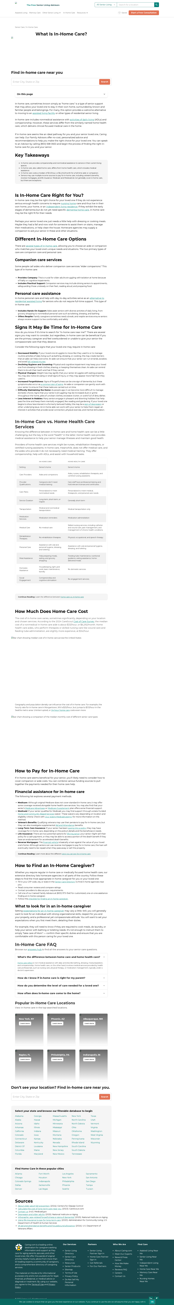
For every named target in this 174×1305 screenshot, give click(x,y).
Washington (96, 1131)
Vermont (95, 1124)
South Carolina (79, 1146)
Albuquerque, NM (93, 1021)
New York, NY (26, 1021)
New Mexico (58, 1154)
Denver (18, 1189)
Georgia (37, 1116)
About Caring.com (123, 1251)
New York (76, 1116)
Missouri (56, 1131)
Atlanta (18, 1174)
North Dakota (78, 1124)
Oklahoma (77, 1131)
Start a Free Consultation (144, 13)
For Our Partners (98, 1266)
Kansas (37, 1139)
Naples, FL (24, 1057)
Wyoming (95, 1142)
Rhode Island (78, 1142)
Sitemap (69, 1269)
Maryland (38, 1154)
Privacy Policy (71, 1276)
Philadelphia (68, 1181)
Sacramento (91, 1174)
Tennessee (77, 1154)
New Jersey (58, 1150)
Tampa (89, 1185)
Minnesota (58, 1124)
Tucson (89, 1189)
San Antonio (91, 1177)
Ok (152, 1302)
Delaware (19, 1142)
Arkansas (19, 1127)
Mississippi (57, 1127)
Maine (37, 1150)
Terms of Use (37, 1284)
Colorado (19, 1135)
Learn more (25, 1023)
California (19, 1131)
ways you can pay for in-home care (76, 854)
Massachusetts (60, 1116)
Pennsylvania (78, 1139)
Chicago (19, 1177)
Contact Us (120, 1276)
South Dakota (78, 1150)
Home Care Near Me (149, 1269)
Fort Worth (44, 1174)
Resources (70, 1263)
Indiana (37, 1131)
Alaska (18, 1120)
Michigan (57, 1120)
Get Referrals (96, 1263)
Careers (118, 1273)
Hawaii (37, 1120)
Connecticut (21, 1139)
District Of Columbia (20, 1148)
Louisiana (38, 1146)
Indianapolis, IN (91, 1057)
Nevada (56, 1142)
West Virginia (97, 1135)
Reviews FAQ (121, 1269)
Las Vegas (43, 1189)
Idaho (36, 1124)
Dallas (18, 1185)
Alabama (19, 1116)
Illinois (37, 1127)
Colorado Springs (23, 1181)
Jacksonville (44, 1185)
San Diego (91, 1181)
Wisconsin (95, 1139)
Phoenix (66, 1185)
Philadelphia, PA (60, 1057)
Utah (93, 1120)
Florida (18, 1154)
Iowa (36, 1135)
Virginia (94, 1127)
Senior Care (20, 27)
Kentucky (38, 1142)
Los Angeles (68, 1174)
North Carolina (79, 1120)
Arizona (18, 1124)
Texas (93, 1116)
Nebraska (57, 1139)
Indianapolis (44, 1181)
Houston (43, 1177)
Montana (57, 1135)
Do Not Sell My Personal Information (72, 1282)
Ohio (74, 1127)
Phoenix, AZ (58, 1021)
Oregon (75, 1135)
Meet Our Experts (123, 1254)
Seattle (65, 1189)
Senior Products (72, 1266)
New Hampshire (60, 1146)
